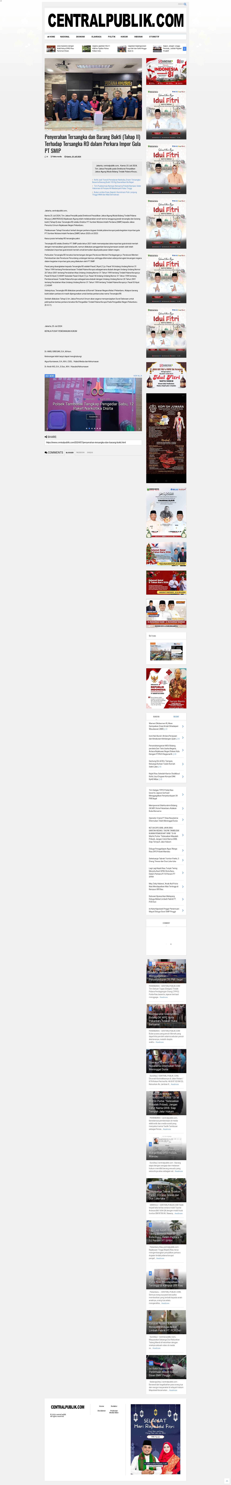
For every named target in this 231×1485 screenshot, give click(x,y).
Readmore (93, 417)
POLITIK (111, 37)
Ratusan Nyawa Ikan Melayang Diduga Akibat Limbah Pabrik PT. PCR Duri (165, 1327)
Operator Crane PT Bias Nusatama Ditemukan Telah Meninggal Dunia (165, 1066)
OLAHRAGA (96, 37)
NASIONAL (65, 37)
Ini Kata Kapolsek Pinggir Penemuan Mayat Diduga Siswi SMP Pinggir (163, 1372)
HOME (52, 37)
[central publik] (115, 31)
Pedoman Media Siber (114, 1412)
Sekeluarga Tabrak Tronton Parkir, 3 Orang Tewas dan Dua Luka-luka (164, 1195)
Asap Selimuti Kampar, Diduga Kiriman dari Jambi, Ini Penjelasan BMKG (136, 47)
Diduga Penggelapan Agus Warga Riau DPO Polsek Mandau (164, 1153)
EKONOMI (80, 37)
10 (151, 1363)
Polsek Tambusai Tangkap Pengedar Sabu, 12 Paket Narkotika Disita (101, 48)
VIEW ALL (137, 376)
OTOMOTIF (154, 37)
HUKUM (124, 37)
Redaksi (114, 1406)
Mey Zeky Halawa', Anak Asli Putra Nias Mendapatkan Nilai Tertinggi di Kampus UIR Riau (166, 1282)
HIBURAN (138, 37)
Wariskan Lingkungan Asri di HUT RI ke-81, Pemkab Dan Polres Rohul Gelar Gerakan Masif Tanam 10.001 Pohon (172, 46)
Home (101, 1406)
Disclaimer (102, 1411)
